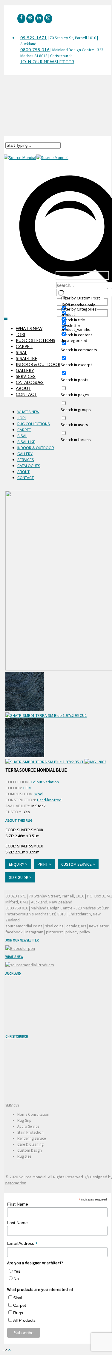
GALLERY (25, 370)
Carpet (19, 1305)
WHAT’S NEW (29, 328)
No (16, 1278)
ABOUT (23, 388)
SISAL (21, 352)
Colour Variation (45, 782)
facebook (14, 932)
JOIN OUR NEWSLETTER (47, 61)
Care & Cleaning (30, 1144)
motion (15, 1183)
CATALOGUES (30, 382)
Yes (16, 1271)
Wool (38, 794)
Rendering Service (31, 1138)
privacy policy (77, 932)
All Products (24, 1320)
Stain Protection (30, 1132)
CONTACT (26, 394)
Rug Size (24, 1156)
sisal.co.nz (54, 926)
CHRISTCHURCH (16, 1036)
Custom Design (29, 1150)
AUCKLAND (13, 973)
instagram (34, 932)
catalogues (76, 926)
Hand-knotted (49, 800)
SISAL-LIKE (26, 358)
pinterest (54, 932)
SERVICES (26, 376)
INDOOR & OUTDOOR (38, 364)
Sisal (17, 1297)
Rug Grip (24, 1120)
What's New (14, 957)
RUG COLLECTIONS (35, 340)
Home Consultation (33, 1114)
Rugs (18, 1312)
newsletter (99, 926)
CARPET (24, 346)
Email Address (22, 1243)
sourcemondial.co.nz (23, 926)
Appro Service (28, 1126)
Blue (27, 788)
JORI (20, 334)
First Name (17, 1204)
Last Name (17, 1222)
